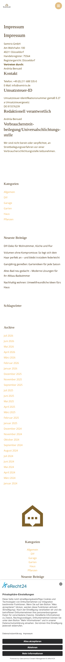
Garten (8, 208)
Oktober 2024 (11, 439)
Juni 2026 (9, 341)
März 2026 (9, 357)
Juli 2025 (8, 390)
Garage (8, 203)
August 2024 (11, 450)
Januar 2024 (10, 483)
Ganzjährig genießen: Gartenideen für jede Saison (32, 264)
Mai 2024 (9, 467)
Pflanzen (8, 219)
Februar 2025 (11, 417)
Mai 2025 (9, 401)
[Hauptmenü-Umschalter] (58, 5)
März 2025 (9, 412)
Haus (7, 214)
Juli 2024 (8, 456)
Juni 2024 (9, 461)
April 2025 (9, 406)
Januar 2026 (10, 368)
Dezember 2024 (13, 428)
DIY (6, 197)
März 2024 (9, 478)
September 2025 (13, 385)
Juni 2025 (9, 396)
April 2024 (9, 472)
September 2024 (13, 445)
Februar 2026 (11, 363)
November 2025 (13, 379)
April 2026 (9, 352)
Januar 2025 (10, 423)
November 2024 (13, 434)
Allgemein (9, 192)
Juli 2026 (8, 335)
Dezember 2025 (13, 374)
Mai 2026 (9, 346)
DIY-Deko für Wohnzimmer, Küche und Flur (28, 246)
